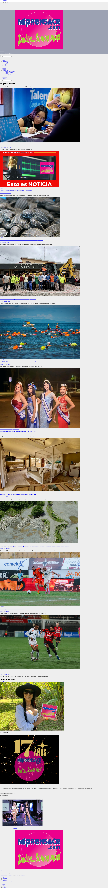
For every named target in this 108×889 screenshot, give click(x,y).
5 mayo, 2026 (3, 364)
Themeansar (22, 875)
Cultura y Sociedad (9, 72)
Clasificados (4, 77)
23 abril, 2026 (3, 674)
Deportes (4, 69)
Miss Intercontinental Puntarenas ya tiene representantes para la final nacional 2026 (18, 431)
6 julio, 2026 (2, 242)
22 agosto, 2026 (3, 147)
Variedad (6, 73)
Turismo (4, 78)
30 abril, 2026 (3, 434)
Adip (3, 879)
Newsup (17, 875)
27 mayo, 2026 (3, 301)
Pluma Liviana (5, 65)
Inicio (3, 60)
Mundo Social (8, 74)
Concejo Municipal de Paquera (8, 881)
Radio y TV (7, 76)
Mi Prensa (2, 51)
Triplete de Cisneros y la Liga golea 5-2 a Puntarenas (11, 671)
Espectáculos (5, 70)
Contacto (4, 887)
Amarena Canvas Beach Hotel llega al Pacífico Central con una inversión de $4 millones (18, 494)
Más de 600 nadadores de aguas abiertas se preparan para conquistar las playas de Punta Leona (20, 361)
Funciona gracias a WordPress (6, 875)
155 (3, 681)
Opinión (6, 67)
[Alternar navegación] (0, 55)
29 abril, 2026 (3, 548)
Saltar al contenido (3, 0)
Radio (3, 884)
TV (3, 885)
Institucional (4, 878)
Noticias (4, 68)
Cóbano (6, 62)
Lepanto (6, 63)
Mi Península (5, 61)
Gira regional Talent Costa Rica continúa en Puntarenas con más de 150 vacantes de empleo (19, 144)
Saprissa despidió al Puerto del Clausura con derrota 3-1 (12, 609)
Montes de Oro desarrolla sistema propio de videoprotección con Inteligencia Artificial (18, 299)
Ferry (3, 886)
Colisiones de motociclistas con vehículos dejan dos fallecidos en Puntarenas (16, 190)
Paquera (6, 64)
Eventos (7, 429)
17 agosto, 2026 (3, 193)
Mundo (3, 882)
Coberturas (4, 880)
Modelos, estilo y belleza (10, 71)
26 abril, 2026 (3, 611)
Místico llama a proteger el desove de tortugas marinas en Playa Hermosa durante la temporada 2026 (21, 240)
